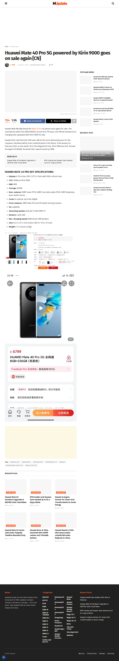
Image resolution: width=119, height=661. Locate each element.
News (43, 65)
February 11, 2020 (99, 113)
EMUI (44, 607)
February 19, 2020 (99, 183)
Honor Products (58, 622)
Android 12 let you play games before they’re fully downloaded (103, 178)
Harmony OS (14, 462)
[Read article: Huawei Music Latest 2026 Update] (86, 122)
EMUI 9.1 (45, 634)
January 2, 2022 (23, 65)
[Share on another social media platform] (74, 121)
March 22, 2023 (99, 103)
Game (44, 637)
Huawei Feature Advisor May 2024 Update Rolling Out (102, 190)
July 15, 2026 (98, 81)
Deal (44, 603)
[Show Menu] (6, 3)
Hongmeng (59, 618)
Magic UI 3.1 (71, 618)
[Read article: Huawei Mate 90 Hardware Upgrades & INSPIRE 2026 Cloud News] (15, 487)
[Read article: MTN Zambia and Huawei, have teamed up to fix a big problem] (41, 487)
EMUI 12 (45, 624)
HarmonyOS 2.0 (51, 462)
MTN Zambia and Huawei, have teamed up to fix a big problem (40, 499)
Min (13, 65)
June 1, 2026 (34, 541)
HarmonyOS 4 (59, 608)
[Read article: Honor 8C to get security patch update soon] (86, 168)
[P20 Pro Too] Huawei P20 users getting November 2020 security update (96, 154)
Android (45, 597)
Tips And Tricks (70, 628)
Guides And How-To (46, 641)
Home (6, 46)
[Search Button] (113, 3)
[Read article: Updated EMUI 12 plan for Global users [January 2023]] (86, 90)
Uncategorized (72, 632)
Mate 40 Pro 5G (31, 465)
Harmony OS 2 (59, 598)
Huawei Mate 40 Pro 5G (14, 465)
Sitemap (102, 653)
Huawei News (14, 46)
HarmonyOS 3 (59, 603)
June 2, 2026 (60, 508)
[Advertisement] (59, 26)
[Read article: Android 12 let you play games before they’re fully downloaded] (86, 179)
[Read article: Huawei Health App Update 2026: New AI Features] (86, 80)
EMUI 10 (45, 610)
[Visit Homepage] (59, 4)
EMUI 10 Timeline (45, 614)
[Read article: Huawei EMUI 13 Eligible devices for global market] (86, 101)
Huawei (62, 462)
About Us (82, 653)
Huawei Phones (70, 603)
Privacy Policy (92, 653)
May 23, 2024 (98, 195)
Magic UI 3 (70, 614)
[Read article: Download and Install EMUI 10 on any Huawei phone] (86, 112)
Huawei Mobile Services (58, 636)
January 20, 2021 (88, 158)
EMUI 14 (45, 630)
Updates (70, 635)
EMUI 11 (45, 621)
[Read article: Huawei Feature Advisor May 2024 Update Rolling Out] (86, 191)
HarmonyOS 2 (38, 462)
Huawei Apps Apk (59, 630)
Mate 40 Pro (37, 129)
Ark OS (45, 600)
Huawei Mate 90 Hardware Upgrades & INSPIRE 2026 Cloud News (15, 499)
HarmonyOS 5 (59, 613)
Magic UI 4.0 (71, 621)
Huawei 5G (59, 626)
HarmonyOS (26, 462)
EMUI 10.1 (45, 618)
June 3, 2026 (35, 505)
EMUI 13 (45, 627)
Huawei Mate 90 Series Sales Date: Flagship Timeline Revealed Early (15, 532)
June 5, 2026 (9, 505)
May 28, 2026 (60, 541)
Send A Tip (110, 653)
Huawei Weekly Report (69, 609)
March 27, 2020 (99, 170)
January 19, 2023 (99, 92)
